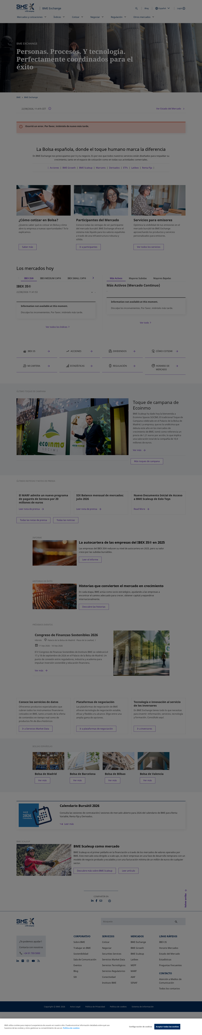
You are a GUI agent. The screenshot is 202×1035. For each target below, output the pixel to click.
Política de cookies (71, 1028)
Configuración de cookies (140, 1026)
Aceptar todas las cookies (167, 1026)
